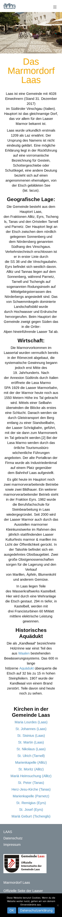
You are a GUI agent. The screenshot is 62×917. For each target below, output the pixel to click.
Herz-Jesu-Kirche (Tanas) (31, 789)
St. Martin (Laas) (31, 742)
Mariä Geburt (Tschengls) (31, 816)
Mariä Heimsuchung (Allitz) (31, 776)
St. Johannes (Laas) (31, 729)
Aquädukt (26, 668)
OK (11, 910)
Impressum (12, 844)
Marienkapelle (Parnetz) (31, 796)
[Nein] (57, 905)
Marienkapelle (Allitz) (31, 762)
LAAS (7, 832)
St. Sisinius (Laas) (31, 735)
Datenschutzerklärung (36, 910)
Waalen (24, 653)
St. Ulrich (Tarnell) (31, 756)
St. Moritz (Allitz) (31, 769)
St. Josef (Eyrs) (31, 809)
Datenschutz (13, 838)
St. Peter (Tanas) (31, 783)
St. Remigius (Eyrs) (31, 803)
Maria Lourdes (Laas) (31, 722)
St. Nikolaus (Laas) (31, 749)
